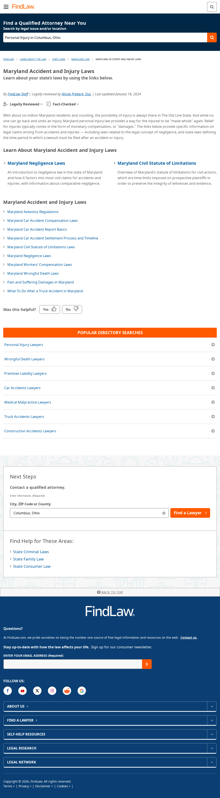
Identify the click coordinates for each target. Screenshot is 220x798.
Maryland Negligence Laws (36, 163)
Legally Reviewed (24, 104)
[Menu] (6, 6)
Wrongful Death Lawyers (24, 359)
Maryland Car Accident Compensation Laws (42, 220)
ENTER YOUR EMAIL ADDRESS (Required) (33, 655)
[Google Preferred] (82, 691)
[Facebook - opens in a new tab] (7, 691)
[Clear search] (164, 513)
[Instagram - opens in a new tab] (52, 691)
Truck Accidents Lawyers (24, 416)
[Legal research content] (211, 748)
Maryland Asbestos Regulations (33, 211)
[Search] (212, 7)
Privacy (24, 786)
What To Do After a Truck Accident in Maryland (45, 291)
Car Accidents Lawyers (22, 387)
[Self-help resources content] (211, 734)
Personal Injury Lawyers (23, 344)
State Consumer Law (31, 566)
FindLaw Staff (18, 94)
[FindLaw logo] (24, 7)
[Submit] (147, 664)
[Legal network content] (211, 762)
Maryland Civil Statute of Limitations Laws (41, 247)
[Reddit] (67, 691)
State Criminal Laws (31, 551)
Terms (7, 786)
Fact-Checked (64, 104)
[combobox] (89, 513)
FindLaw (8, 59)
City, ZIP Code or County (30, 504)
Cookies (62, 786)
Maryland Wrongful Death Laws (33, 273)
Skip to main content (110, 5)
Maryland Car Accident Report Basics (37, 229)
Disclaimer (42, 786)
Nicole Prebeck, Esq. (76, 94)
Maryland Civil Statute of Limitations (157, 163)
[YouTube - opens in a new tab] (22, 691)
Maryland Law (80, 59)
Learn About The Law (33, 59)
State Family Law (28, 559)
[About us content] (211, 706)
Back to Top (112, 592)
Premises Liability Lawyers (25, 373)
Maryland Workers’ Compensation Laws (39, 264)
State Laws (58, 59)
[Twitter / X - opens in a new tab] (37, 691)
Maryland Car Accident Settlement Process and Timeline (52, 238)
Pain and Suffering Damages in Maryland (40, 282)
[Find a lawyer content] (211, 720)
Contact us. (188, 637)
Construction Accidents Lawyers (30, 431)
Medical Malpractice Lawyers (27, 402)
